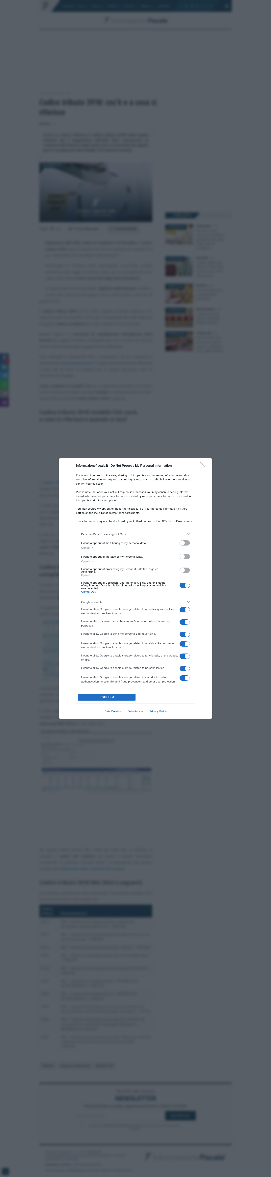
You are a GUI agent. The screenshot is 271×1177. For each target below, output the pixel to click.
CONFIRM (107, 697)
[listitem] (135, 534)
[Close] (204, 466)
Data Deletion (113, 711)
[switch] (185, 543)
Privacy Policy (158, 711)
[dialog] (135, 588)
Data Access (135, 711)
